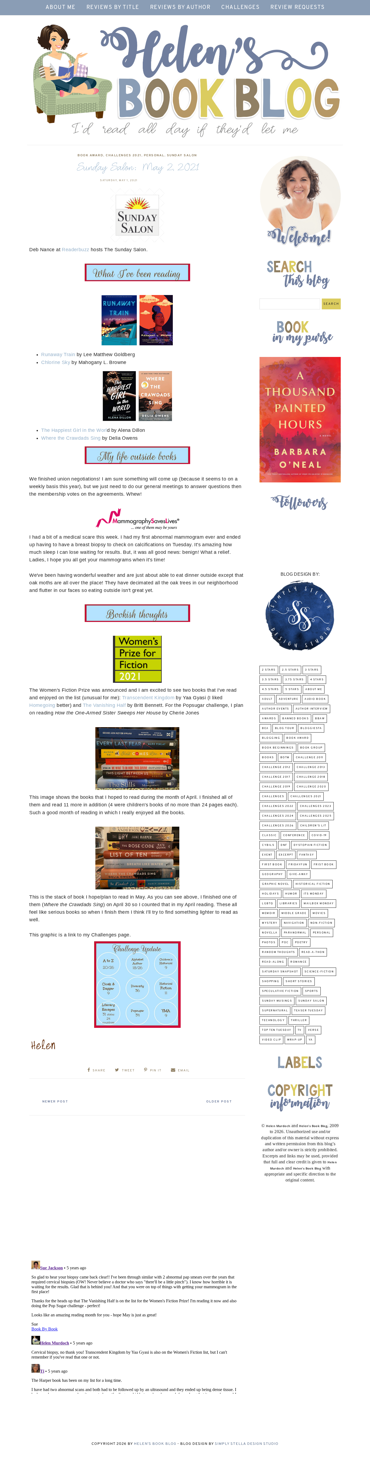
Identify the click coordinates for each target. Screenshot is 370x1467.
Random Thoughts (278, 952)
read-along (273, 962)
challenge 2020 (311, 787)
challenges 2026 (278, 825)
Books (268, 757)
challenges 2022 (278, 806)
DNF (284, 845)
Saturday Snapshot (280, 971)
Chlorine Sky (55, 362)
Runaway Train (58, 354)
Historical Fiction (313, 884)
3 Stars (312, 670)
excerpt (286, 855)
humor (291, 894)
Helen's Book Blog (155, 1444)
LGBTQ (267, 903)
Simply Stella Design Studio (246, 1444)
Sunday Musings (277, 1001)
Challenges (240, 7)
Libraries (289, 903)
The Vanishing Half (105, 705)
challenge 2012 (276, 767)
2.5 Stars (290, 670)
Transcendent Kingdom (149, 697)
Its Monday (314, 894)
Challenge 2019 (276, 787)
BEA (265, 728)
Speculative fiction (280, 991)
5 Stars (292, 689)
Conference (294, 835)
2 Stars (269, 670)
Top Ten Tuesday (276, 1030)
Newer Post (55, 1102)
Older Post (219, 1102)
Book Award (90, 155)
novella (270, 933)
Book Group (311, 748)
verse (313, 1030)
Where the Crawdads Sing (70, 438)
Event (267, 855)
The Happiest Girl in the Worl (74, 430)
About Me (61, 7)
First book (272, 864)
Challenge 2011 (309, 757)
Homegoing (42, 705)
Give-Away (298, 874)
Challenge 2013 (311, 767)
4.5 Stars (270, 689)
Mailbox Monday (319, 903)
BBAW (319, 718)
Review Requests (297, 7)
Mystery (270, 923)
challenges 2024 (278, 816)
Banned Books (295, 718)
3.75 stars (294, 679)
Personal (154, 155)
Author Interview (312, 709)
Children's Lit (313, 825)
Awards (269, 718)
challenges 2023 (316, 806)
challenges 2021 (123, 155)
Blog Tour (284, 728)
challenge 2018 (311, 777)
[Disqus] (137, 1185)
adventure (288, 699)
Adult (267, 699)
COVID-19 (319, 835)
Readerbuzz (75, 249)
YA (311, 1040)
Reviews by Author (180, 7)
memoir (268, 913)
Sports (311, 991)
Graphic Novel (275, 884)
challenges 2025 (316, 816)
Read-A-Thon (313, 952)
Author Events (275, 709)
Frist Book (324, 864)
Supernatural (275, 1010)
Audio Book (315, 699)
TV (300, 1030)
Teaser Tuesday (308, 1010)
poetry (301, 942)
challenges (273, 796)
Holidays (270, 894)
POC (285, 942)
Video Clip (271, 1040)
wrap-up (294, 1040)
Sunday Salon (182, 155)
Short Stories (298, 981)
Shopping (270, 981)
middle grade (293, 913)
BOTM (285, 757)
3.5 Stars (270, 679)
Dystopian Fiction (310, 845)
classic (269, 835)
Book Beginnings (278, 748)
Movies (319, 913)
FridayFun (297, 864)
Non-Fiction (321, 923)
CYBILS (268, 845)
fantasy (306, 855)
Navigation (294, 923)
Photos (268, 942)
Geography (272, 874)
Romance (298, 962)
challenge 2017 (276, 777)
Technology (273, 1020)
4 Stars (317, 679)
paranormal (295, 933)
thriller (299, 1020)
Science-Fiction (319, 971)
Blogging (271, 738)
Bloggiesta (311, 728)
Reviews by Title (112, 7)
